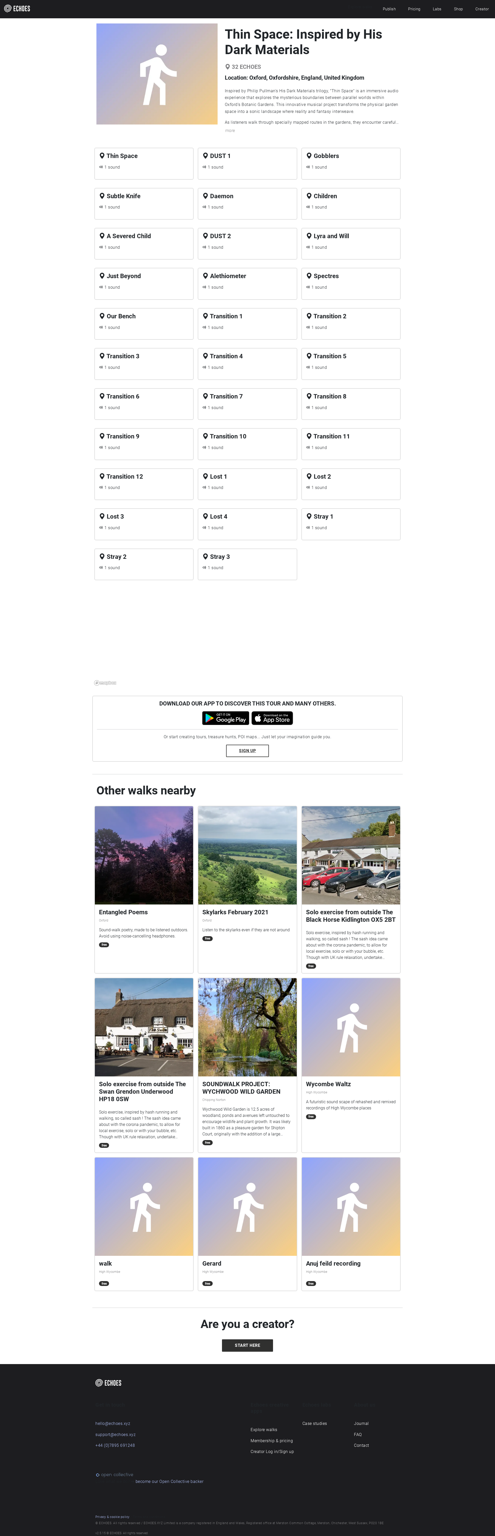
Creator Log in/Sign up (272, 1451)
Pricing (414, 9)
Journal (361, 1423)
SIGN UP (247, 750)
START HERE (247, 1345)
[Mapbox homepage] (105, 683)
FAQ (358, 1434)
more (230, 130)
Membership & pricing (272, 1440)
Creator (482, 9)
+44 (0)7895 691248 (115, 1445)
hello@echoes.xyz (112, 1423)
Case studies (314, 1423)
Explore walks (264, 1429)
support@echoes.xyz (115, 1434)
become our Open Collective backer (170, 1481)
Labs (437, 9)
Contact (361, 1445)
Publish (389, 9)
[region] (247, 635)
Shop (458, 9)
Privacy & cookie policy (112, 1517)
